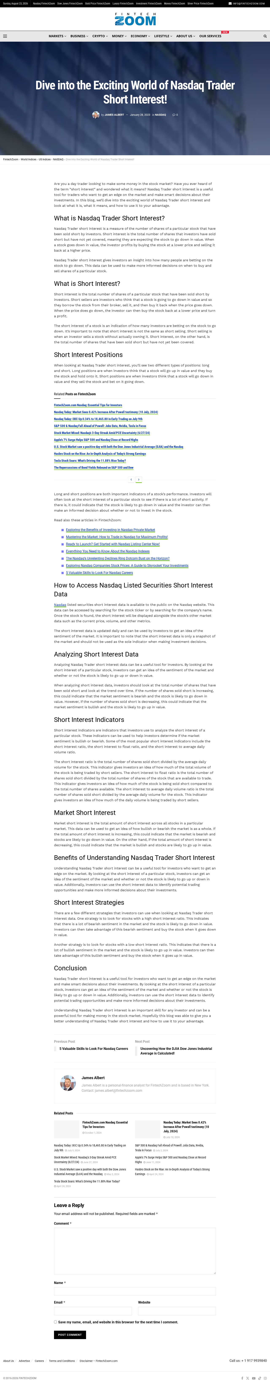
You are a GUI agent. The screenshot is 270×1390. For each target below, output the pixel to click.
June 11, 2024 (152, 1162)
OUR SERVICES (210, 35)
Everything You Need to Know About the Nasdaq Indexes (108, 551)
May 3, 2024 (112, 1174)
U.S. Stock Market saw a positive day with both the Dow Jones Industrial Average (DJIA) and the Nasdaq (118, 447)
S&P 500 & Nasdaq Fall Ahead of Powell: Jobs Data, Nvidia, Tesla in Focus (100, 426)
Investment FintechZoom (149, 3)
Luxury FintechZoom (123, 3)
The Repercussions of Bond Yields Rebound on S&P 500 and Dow (94, 468)
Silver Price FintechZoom (200, 3)
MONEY (118, 36)
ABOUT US (184, 36)
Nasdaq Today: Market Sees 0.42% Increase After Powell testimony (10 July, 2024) (106, 412)
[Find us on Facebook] (242, 1378)
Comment (63, 1224)
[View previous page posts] (131, 480)
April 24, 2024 (156, 1174)
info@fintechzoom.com (249, 3)
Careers (39, 1360)
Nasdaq (60, 605)
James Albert (114, 114)
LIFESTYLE (161, 36)
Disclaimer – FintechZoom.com (98, 1360)
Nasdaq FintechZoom (44, 3)
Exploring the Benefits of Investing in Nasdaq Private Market (110, 530)
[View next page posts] (139, 480)
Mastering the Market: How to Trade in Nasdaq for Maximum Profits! (117, 537)
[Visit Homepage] (135, 19)
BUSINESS (77, 36)
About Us (8, 1360)
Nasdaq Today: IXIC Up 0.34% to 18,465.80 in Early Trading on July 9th (98, 419)
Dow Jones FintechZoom (70, 3)
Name (60, 1283)
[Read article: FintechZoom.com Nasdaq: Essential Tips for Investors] (66, 1129)
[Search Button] (265, 36)
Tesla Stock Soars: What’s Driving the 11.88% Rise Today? (90, 461)
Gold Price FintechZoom (97, 3)
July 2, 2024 (161, 1150)
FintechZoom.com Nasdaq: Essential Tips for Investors (88, 405)
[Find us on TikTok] (259, 1378)
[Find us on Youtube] (253, 1378)
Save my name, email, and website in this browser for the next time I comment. (118, 1322)
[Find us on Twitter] (247, 1378)
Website (144, 1302)
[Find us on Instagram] (265, 1378)
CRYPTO (98, 36)
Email (59, 1302)
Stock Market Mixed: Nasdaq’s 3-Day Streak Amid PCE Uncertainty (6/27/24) (102, 433)
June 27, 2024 (90, 1162)
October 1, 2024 (92, 1132)
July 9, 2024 (73, 1150)
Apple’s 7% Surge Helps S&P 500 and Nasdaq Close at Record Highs (96, 440)
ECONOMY (139, 36)
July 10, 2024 (172, 1137)
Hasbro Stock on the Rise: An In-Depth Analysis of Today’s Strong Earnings (100, 454)
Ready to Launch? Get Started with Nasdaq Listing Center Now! (113, 544)
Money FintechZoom (174, 3)
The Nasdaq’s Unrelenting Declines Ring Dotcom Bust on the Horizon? (118, 558)
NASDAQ (160, 114)
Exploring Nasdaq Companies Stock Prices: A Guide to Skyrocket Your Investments (127, 566)
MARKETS (56, 36)
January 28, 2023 (140, 114)
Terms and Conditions (62, 1360)
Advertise (24, 1360)
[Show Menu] (5, 36)
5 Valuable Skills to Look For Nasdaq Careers (99, 573)
